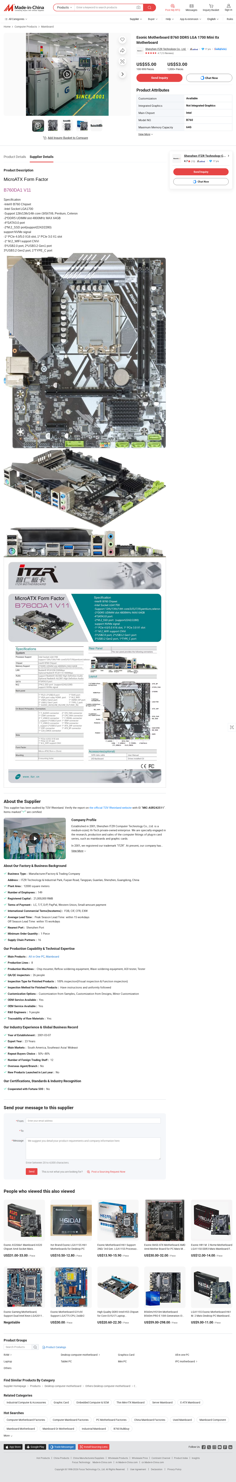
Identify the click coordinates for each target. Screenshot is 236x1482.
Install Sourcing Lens (95, 1447)
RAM (6, 1354)
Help (168, 19)
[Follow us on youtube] (220, 1447)
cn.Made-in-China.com (153, 1462)
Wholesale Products (118, 1457)
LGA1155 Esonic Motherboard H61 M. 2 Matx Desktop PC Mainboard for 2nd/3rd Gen (211, 1315)
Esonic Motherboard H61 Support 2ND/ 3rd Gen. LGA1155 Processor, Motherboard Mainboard (117, 1248)
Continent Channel (161, 1457)
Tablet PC (66, 1361)
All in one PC (182, 1354)
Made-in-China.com (102, 1462)
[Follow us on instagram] (214, 1447)
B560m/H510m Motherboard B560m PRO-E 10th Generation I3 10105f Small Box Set (163, 1315)
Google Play (35, 1447)
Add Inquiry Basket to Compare (68, 138)
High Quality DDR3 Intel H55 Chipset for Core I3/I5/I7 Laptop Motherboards (117, 1315)
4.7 (189, 161)
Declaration (156, 1469)
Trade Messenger (62, 1447)
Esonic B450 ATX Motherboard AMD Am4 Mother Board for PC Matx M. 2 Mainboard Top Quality (164, 1248)
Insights (196, 1457)
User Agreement (138, 1469)
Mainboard (47, 26)
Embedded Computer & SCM (93, 1402)
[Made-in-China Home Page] (24, 7)
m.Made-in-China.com (127, 1462)
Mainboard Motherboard (21, 1428)
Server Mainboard (162, 1402)
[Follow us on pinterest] (225, 1447)
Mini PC (122, 1361)
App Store (13, 1447)
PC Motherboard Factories (111, 1420)
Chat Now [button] (211, 78)
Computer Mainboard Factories (70, 1420)
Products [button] (63, 7)
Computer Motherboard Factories (26, 1420)
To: (22, 1130)
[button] (138, 7)
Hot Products (43, 1457)
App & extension (189, 19)
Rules (230, 19)
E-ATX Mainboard (190, 1402)
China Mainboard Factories (149, 1420)
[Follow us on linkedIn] (230, 1447)
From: (20, 1121)
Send (31, 1171)
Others (7, 1368)
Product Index (181, 1457)
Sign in (228, 9)
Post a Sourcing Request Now (106, 1171)
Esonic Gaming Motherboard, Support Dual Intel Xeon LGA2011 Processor (23, 1315)
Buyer (151, 19)
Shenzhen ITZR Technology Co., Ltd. (165, 49)
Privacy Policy (174, 1469)
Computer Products (26, 26)
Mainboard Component (212, 1420)
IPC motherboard (185, 1361)
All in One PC (37, 956)
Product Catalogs (55, 1347)
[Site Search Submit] (149, 7)
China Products (61, 1457)
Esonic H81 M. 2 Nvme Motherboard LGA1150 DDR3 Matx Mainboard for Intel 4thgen (211, 1248)
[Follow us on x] (209, 1447)
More (7, 1435)
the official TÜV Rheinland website (110, 807)
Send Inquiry (159, 78)
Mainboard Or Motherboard (58, 1428)
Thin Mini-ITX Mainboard (131, 1402)
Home (7, 26)
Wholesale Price (140, 1457)
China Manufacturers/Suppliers (88, 1457)
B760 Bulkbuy (121, 1428)
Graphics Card (126, 1354)
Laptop (8, 1361)
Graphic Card (61, 1402)
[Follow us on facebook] (204, 1447)
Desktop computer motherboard (79, 1354)
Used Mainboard (182, 1420)
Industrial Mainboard (94, 1428)
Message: (18, 1140)
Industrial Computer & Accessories (26, 1402)
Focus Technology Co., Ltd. (92, 1469)
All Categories (16, 19)
